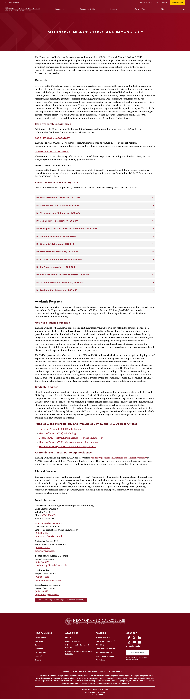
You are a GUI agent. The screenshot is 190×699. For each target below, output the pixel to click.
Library (68, 637)
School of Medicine (73, 641)
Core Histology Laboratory (52, 138)
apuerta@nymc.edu (45, 551)
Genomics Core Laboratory (52, 152)
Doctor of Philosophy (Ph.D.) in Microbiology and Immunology (71, 438)
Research (114, 9)
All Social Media (133, 646)
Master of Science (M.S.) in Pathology (57, 433)
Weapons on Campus (105, 656)
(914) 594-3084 (42, 547)
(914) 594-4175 (49, 515)
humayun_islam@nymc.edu (49, 536)
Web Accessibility (103, 652)
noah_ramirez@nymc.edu (48, 580)
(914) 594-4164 (42, 577)
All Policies (100, 660)
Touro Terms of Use (104, 641)
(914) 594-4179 (42, 562)
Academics (59, 9)
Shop (37, 660)
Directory (39, 649)
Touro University (13, 2)
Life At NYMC (139, 9)
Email (37, 656)
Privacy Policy (102, 637)
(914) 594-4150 (42, 533)
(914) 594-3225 (42, 591)
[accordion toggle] (153, 198)
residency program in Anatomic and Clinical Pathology (119, 458)
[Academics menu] (65, 9)
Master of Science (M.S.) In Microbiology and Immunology (68, 442)
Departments (40, 637)
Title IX (99, 645)
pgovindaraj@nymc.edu (47, 594)
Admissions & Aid (87, 9)
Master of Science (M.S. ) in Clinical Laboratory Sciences (67, 446)
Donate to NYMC (176, 2)
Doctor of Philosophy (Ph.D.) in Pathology (60, 429)
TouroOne (39, 641)
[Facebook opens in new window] (129, 638)
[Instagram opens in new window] (129, 643)
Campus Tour (40, 652)
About (163, 9)
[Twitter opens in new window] (134, 638)
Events (164, 2)
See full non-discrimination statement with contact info (105, 683)
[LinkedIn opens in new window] (139, 638)
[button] (146, 3)
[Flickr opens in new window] (139, 643)
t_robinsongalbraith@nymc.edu (51, 565)
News (157, 2)
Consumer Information (105, 649)
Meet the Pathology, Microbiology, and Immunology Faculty (61, 600)
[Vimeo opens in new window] (134, 643)
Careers (38, 645)
